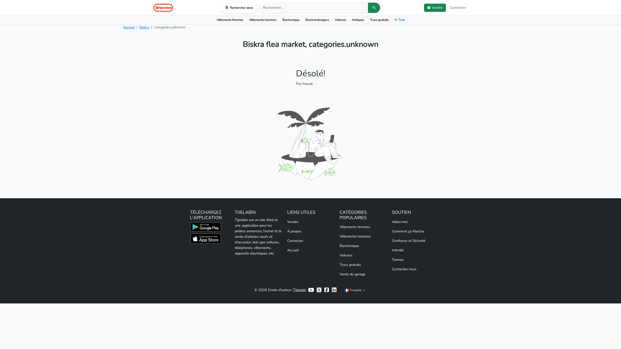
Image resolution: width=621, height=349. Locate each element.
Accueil (129, 27)
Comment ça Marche (408, 231)
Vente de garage (353, 274)
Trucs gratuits (379, 20)
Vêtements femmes (230, 20)
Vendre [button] (437, 7)
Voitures (340, 20)
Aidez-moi (400, 221)
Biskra (144, 27)
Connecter (458, 7)
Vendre (292, 221)
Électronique (291, 20)
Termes (398, 259)
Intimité (398, 250)
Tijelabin (299, 289)
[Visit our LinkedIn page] (334, 290)
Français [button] (355, 290)
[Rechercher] (374, 8)
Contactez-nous (404, 269)
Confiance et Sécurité (408, 240)
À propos (294, 231)
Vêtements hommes (263, 20)
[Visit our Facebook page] (326, 290)
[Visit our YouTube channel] (311, 290)
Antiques (358, 20)
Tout (402, 20)
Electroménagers (317, 20)
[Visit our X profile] (319, 290)
